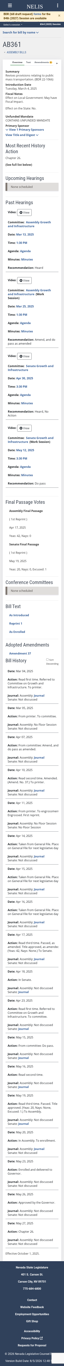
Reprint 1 (15, 623)
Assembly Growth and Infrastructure (29, 224)
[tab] (17, 62)
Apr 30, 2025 (24, 378)
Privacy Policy (30, 1338)
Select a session (12, 24)
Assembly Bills (16, 52)
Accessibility (32, 1331)
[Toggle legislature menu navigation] (57, 5)
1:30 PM (21, 243)
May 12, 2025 (25, 450)
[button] (25, 130)
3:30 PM (21, 387)
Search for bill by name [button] (19, 32)
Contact (32, 1300)
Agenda (25, 251)
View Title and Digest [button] (21, 135)
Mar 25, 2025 (25, 306)
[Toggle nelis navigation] (10, 5)
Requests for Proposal (32, 1345)
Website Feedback (32, 1307)
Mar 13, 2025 (25, 234)
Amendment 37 (20, 653)
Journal (39, 696)
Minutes (27, 259)
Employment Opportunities (32, 1314)
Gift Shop (32, 1321)
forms (37, 14)
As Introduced (19, 615)
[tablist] (32, 660)
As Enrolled (17, 632)
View (25, 212)
